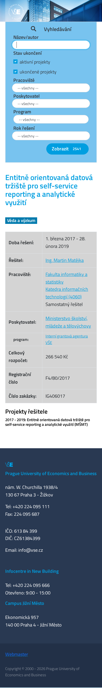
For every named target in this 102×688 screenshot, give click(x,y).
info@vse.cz (30, 550)
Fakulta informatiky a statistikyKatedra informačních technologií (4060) (67, 285)
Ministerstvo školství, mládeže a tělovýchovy (68, 322)
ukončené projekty (38, 71)
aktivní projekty (35, 61)
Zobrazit (66, 148)
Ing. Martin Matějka (65, 260)
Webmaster (16, 654)
